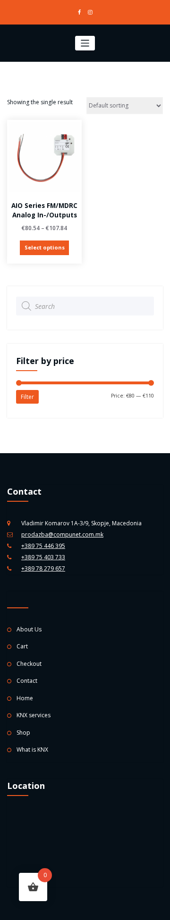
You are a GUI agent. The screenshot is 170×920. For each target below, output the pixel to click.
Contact (27, 681)
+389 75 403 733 (43, 557)
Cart (22, 646)
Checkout (29, 664)
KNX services (34, 715)
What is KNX (32, 750)
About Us (29, 629)
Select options (45, 247)
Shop (23, 733)
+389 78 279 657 (43, 568)
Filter (27, 397)
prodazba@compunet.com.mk (62, 534)
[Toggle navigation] (85, 43)
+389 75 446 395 (43, 546)
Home (25, 698)
